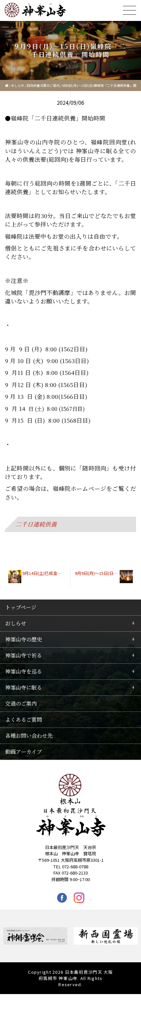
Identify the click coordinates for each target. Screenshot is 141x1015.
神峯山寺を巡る (23, 671)
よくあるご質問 (23, 719)
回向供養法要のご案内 (43, 85)
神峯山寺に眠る (23, 687)
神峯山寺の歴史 (23, 639)
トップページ (20, 607)
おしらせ (17, 85)
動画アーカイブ (23, 751)
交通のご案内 (21, 703)
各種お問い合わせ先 (28, 735)
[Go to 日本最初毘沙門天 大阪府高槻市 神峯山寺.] (7, 85)
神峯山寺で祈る (23, 655)
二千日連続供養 (36, 524)
